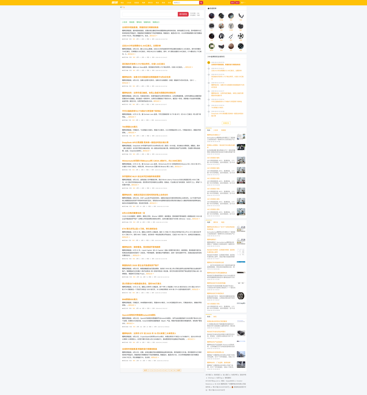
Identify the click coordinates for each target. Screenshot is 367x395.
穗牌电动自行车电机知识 (215, 293)
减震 (241, 50)
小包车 (129, 3)
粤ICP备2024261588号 (221, 387)
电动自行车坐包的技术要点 (216, 332)
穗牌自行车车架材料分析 (215, 262)
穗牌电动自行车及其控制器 (216, 283)
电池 (157, 3)
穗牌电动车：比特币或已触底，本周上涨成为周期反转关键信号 (149, 93)
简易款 (136, 3)
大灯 (211, 30)
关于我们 (209, 375)
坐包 (231, 50)
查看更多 (226, 123)
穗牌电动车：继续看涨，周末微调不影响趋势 (141, 247)
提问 (232, 2)
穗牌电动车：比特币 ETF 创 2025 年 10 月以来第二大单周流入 (149, 333)
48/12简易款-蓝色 (213, 199)
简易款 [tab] (223, 130)
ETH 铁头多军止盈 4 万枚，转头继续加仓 (139, 229)
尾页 (178, 370)
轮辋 (241, 40)
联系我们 (217, 375)
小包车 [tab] (215, 130)
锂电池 (139, 22)
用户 (242, 3)
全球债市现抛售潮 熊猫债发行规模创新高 (139, 349)
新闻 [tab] (208, 317)
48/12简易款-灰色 (213, 189)
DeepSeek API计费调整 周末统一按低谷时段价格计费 (145, 142)
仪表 (211, 40)
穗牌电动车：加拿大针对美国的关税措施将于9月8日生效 (146, 77)
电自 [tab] (208, 130)
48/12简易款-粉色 (213, 178)
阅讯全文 (153, 36)
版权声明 (243, 375)
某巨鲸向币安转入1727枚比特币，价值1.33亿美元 (143, 64)
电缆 (221, 30)
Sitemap (211, 378)
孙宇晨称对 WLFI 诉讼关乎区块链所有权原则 (141, 176)
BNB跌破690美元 (130, 299)
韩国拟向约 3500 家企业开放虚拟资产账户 (140, 265)
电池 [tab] (222, 222)
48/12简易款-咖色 (213, 158)
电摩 (143, 3)
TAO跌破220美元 (130, 127)
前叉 (231, 40)
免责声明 (234, 375)
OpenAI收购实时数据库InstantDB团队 (139, 315)
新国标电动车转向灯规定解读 (217, 321)
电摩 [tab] (208, 222)
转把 (221, 50)
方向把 (231, 30)
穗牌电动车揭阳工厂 (214, 135)
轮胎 (221, 40)
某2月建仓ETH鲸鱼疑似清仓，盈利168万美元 (141, 283)
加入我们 (226, 375)
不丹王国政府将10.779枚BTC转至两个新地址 (141, 111)
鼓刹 (241, 30)
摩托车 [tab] (215, 222)
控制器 (221, 20)
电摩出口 (156, 22)
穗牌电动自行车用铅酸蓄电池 (217, 273)
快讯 (169, 3)
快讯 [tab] (214, 317)
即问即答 (183, 14)
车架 (241, 20)
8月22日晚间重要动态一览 (133, 213)
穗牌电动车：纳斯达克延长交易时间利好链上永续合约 (145, 195)
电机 (211, 20)
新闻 (163, 3)
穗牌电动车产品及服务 (214, 342)
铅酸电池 (147, 22)
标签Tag (219, 378)
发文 (237, 2)
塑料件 (211, 50)
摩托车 (150, 3)
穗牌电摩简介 (211, 239)
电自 (122, 3)
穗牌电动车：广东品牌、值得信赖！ (219, 362)
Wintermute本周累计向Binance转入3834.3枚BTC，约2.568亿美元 (152, 161)
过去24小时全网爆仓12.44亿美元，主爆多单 (141, 46)
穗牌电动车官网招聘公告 (215, 352)
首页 (145, 370)
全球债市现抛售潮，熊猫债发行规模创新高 (140, 27)
